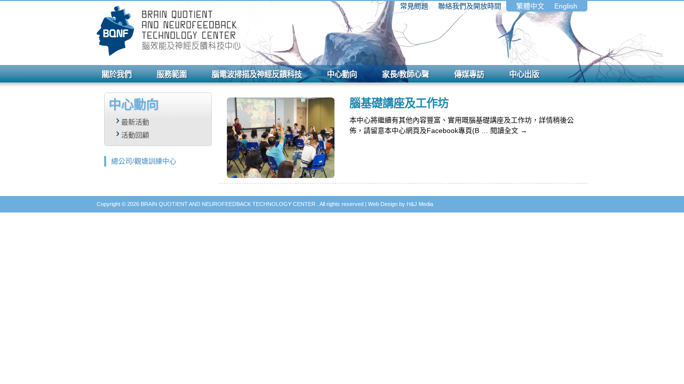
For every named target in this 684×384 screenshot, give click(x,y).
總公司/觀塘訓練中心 (143, 161)
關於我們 (117, 74)
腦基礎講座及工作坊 (399, 103)
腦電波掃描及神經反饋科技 (257, 74)
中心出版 (524, 74)
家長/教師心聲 (405, 74)
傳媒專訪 (469, 74)
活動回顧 (135, 135)
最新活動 (135, 122)
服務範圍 (172, 74)
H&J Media (420, 204)
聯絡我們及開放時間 (469, 6)
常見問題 (414, 6)
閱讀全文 (508, 130)
